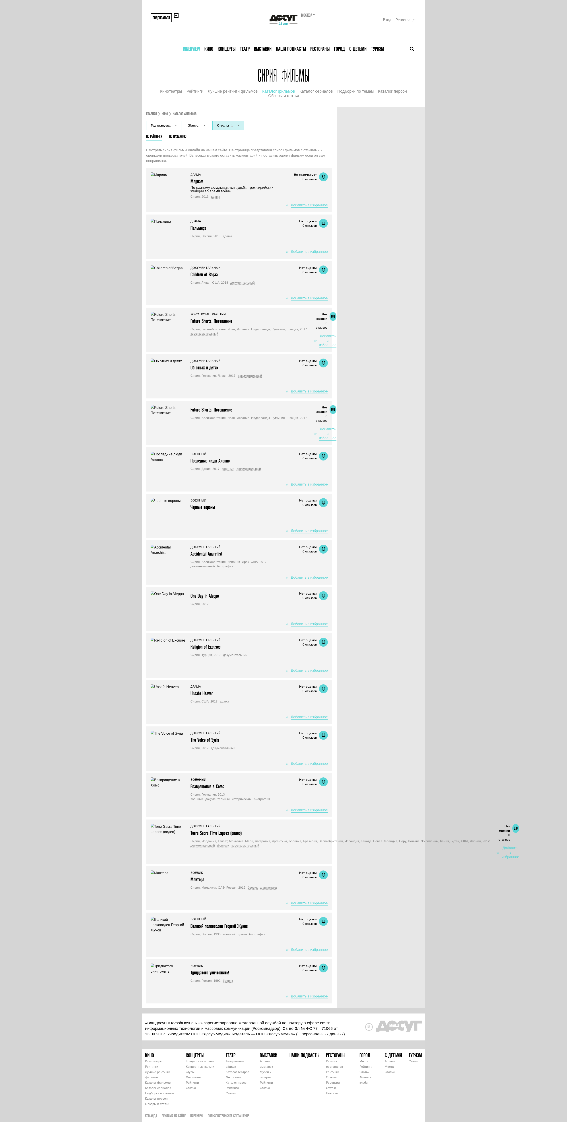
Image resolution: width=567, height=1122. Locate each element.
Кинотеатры (171, 91)
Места (364, 1061)
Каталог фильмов (278, 91)
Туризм (377, 49)
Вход (387, 20)
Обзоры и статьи (283, 96)
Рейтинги (194, 91)
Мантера (197, 879)
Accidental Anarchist (206, 553)
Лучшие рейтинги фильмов (233, 91)
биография (225, 566)
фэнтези (223, 845)
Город (339, 49)
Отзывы (331, 1077)
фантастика (268, 887)
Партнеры (196, 1116)
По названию (177, 136)
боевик (253, 887)
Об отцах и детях (204, 367)
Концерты (226, 49)
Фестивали (194, 1077)
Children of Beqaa (204, 274)
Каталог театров (237, 1072)
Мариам (196, 181)
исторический (242, 799)
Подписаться (161, 18)
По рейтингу (154, 136)
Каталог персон (392, 91)
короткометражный (204, 333)
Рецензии (333, 1082)
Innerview (191, 49)
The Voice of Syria (204, 740)
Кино (208, 49)
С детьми (358, 49)
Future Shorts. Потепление (211, 321)
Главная (151, 114)
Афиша (390, 1061)
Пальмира (198, 228)
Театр (245, 49)
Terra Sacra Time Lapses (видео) (216, 833)
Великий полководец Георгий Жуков (219, 926)
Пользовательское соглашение (228, 1116)
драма (215, 196)
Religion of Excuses (205, 647)
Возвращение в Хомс (207, 786)
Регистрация (406, 20)
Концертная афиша (200, 1061)
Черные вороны (202, 507)
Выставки (263, 49)
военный (228, 468)
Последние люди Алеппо (210, 460)
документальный (242, 282)
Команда (151, 1116)
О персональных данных (320, 1034)
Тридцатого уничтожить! (209, 972)
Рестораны (320, 49)
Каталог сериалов (316, 91)
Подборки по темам (355, 91)
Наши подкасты (291, 49)
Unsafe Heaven (201, 693)
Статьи (191, 1088)
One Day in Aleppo (204, 596)
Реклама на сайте (174, 1116)
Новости (332, 1093)
